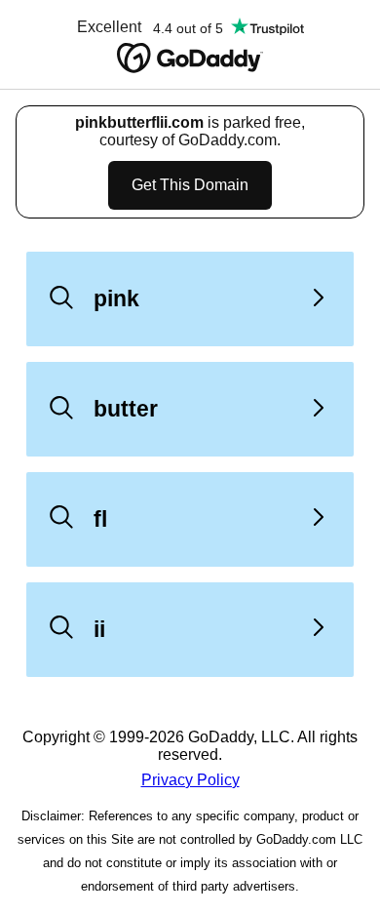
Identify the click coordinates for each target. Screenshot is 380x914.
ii (99, 629)
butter (126, 408)
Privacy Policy (190, 780)
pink (116, 298)
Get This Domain (190, 185)
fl (100, 519)
